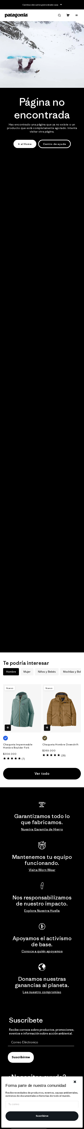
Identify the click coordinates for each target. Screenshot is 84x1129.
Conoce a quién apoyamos (42, 951)
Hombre (11, 671)
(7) (23, 758)
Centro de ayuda (54, 144)
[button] (59, 15)
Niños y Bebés (47, 671)
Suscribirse (42, 1116)
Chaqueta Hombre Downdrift (60, 744)
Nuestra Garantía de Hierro (42, 829)
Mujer (26, 671)
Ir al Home (25, 144)
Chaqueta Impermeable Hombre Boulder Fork (17, 746)
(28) (63, 755)
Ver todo (42, 773)
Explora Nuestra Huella (42, 911)
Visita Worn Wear (42, 870)
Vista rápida (8, 728)
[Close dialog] (75, 1081)
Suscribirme (21, 1057)
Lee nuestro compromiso (42, 992)
